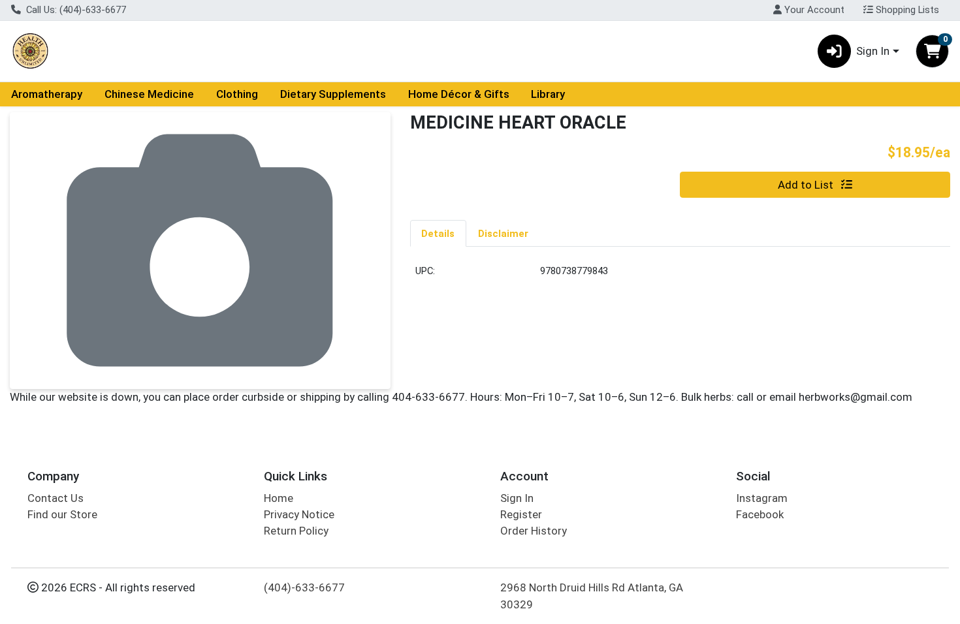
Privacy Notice (299, 514)
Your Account (813, 10)
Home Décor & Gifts (458, 94)
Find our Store (62, 514)
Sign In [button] (872, 50)
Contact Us (55, 498)
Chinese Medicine (149, 94)
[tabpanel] (680, 276)
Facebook (760, 514)
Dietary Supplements (333, 94)
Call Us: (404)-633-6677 (75, 10)
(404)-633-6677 (304, 587)
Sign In (517, 498)
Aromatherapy (46, 94)
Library (548, 94)
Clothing (237, 94)
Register (521, 514)
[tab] (438, 233)
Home (278, 498)
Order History (533, 530)
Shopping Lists (906, 10)
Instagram (762, 498)
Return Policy (296, 530)
